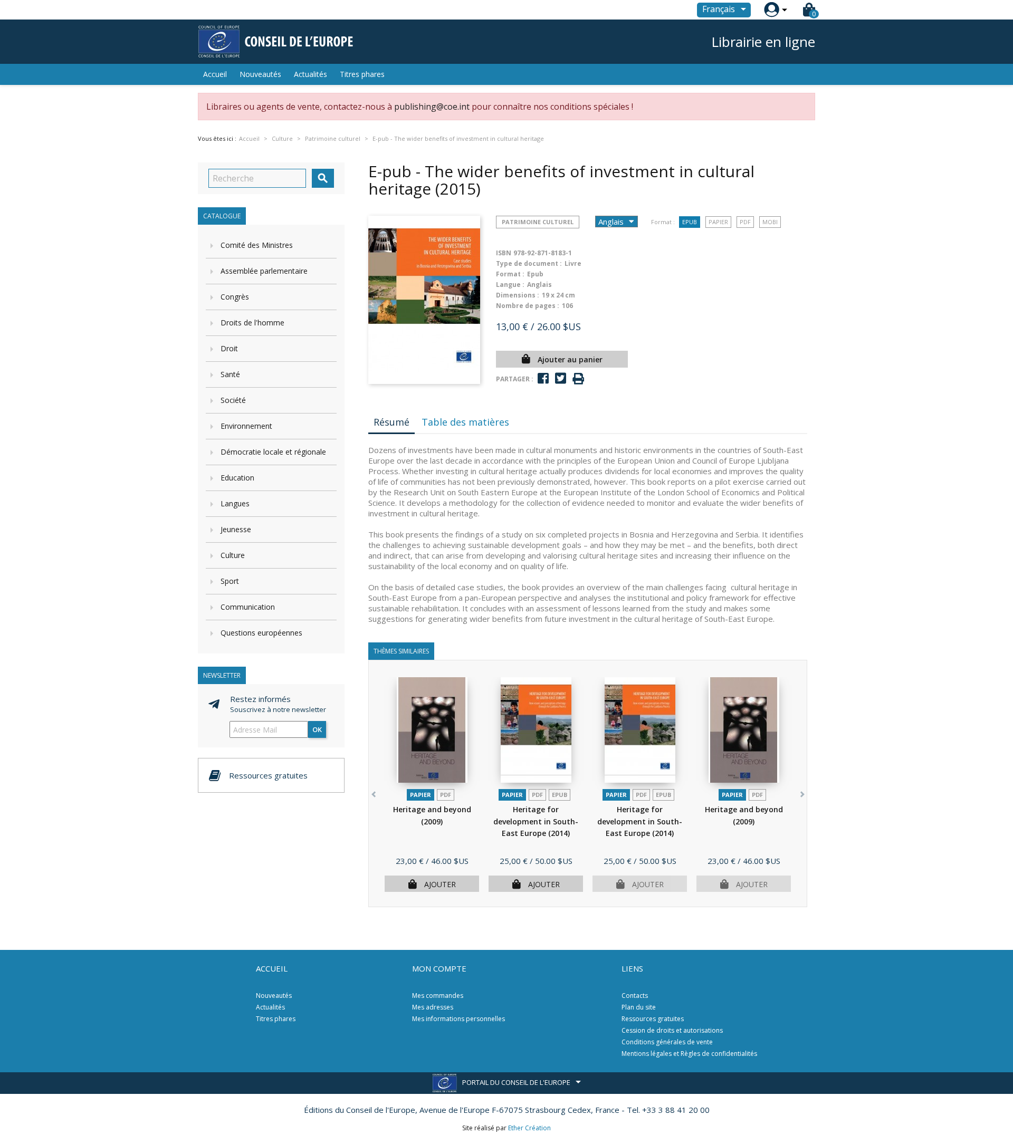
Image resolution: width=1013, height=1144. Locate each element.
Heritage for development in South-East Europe (535, 821)
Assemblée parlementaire (264, 271)
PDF (745, 222)
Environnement (246, 426)
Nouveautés (260, 74)
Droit (229, 348)
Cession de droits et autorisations (672, 1030)
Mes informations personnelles (458, 1018)
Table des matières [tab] (465, 422)
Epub (689, 222)
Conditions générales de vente (667, 1041)
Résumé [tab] (391, 422)
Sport (230, 581)
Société (233, 400)
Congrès (235, 297)
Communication (248, 607)
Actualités (310, 74)
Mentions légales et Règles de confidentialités (689, 1053)
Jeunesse (236, 529)
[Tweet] (560, 378)
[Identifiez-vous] (771, 9)
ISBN (503, 252)
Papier (718, 222)
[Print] (578, 379)
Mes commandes (437, 995)
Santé (230, 374)
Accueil (215, 74)
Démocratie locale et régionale (273, 452)
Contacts (635, 995)
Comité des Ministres (257, 245)
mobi (770, 222)
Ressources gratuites (653, 1018)
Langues (235, 503)
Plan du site (639, 1007)
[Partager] (543, 378)
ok (317, 729)
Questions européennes (261, 633)
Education (237, 478)
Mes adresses (432, 1007)
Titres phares (362, 74)
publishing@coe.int (432, 106)
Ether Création (529, 1127)
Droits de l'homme (252, 323)
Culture (233, 555)
